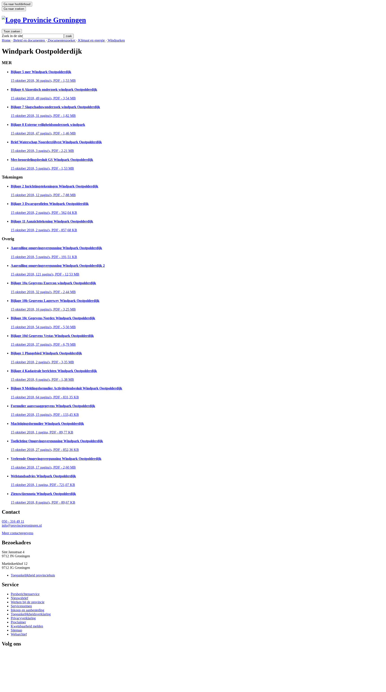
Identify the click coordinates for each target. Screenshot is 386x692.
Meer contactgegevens (17, 533)
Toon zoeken (12, 31)
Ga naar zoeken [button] (14, 9)
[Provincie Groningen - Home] (44, 20)
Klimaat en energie (91, 40)
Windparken (116, 40)
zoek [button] (69, 36)
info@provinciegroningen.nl (22, 525)
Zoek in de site (12, 36)
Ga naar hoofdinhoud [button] (17, 4)
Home (6, 40)
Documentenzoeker (61, 40)
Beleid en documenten (29, 40)
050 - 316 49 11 (13, 521)
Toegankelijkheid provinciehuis (33, 575)
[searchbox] (43, 36)
